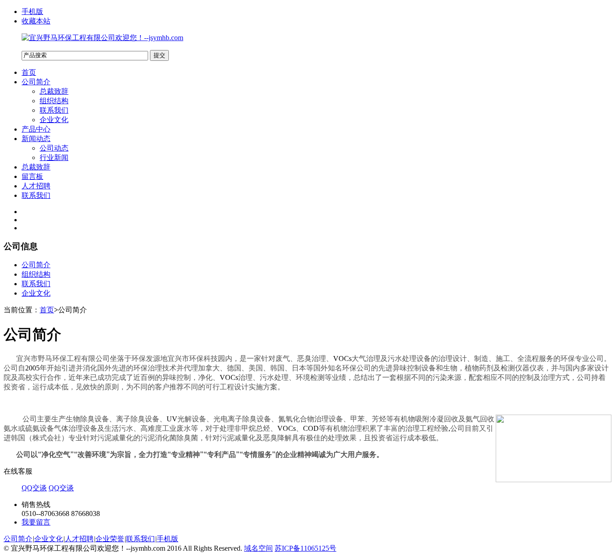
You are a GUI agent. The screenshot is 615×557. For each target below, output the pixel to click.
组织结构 (54, 101)
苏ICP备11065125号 (305, 548)
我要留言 (36, 522)
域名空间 (258, 548)
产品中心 (36, 129)
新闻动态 (36, 138)
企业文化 (54, 119)
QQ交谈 (34, 488)
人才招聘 (36, 186)
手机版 (32, 11)
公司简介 (36, 82)
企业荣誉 (109, 539)
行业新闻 (54, 157)
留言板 (32, 176)
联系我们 (54, 110)
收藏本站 (36, 21)
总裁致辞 (54, 91)
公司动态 (54, 148)
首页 (29, 72)
